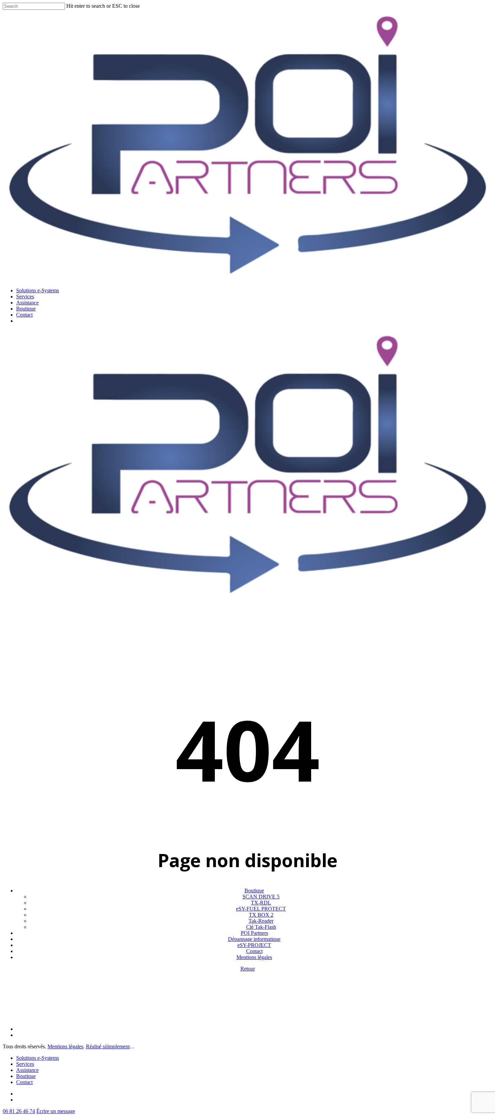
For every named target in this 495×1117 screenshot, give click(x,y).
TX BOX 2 (261, 915)
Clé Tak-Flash (261, 927)
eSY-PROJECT (254, 945)
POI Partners (254, 933)
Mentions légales (254, 957)
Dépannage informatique (254, 939)
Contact (254, 951)
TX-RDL (261, 903)
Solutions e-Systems (37, 1058)
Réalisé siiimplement (108, 1046)
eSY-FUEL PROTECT (261, 909)
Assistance (27, 1070)
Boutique (254, 890)
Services (25, 1064)
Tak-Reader (261, 921)
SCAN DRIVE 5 (260, 896)
